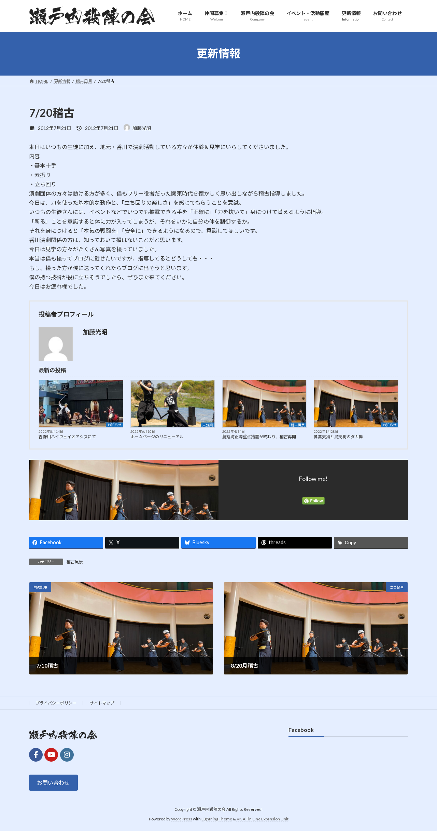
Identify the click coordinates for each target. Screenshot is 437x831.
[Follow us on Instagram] (67, 755)
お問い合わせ (53, 782)
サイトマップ (102, 703)
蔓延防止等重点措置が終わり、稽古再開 (259, 436)
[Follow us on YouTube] (51, 755)
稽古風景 (298, 425)
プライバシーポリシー (56, 703)
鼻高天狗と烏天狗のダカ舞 (338, 436)
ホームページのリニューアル (157, 436)
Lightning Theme (216, 818)
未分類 (207, 425)
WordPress (181, 818)
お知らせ (114, 425)
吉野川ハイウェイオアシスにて (67, 436)
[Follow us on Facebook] (36, 755)
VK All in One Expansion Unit (262, 818)
